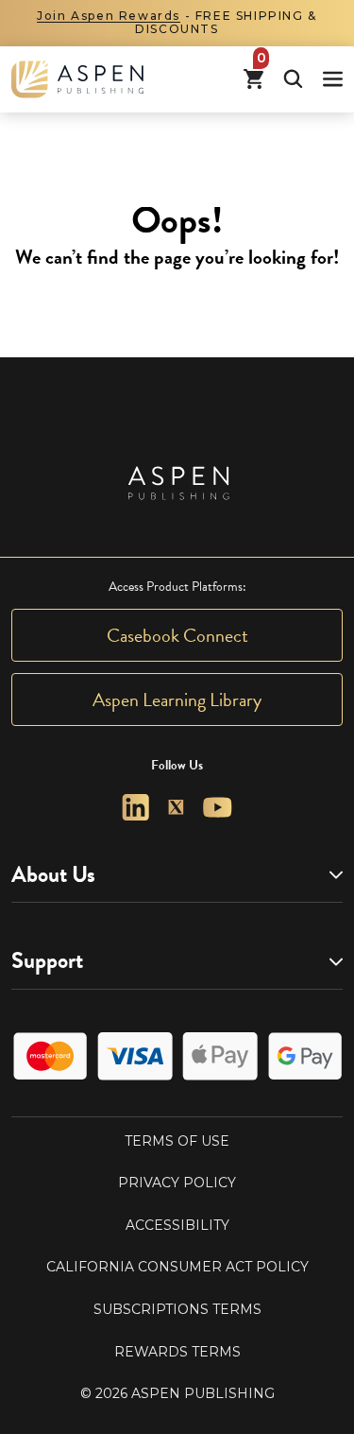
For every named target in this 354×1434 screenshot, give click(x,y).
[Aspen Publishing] (77, 79)
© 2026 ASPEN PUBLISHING (177, 1393)
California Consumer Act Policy (177, 1266)
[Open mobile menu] (332, 78)
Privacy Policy (177, 1182)
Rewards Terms (177, 1351)
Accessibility (177, 1225)
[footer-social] (135, 807)
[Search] (293, 78)
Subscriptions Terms (177, 1309)
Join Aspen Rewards (108, 16)
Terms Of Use (177, 1140)
